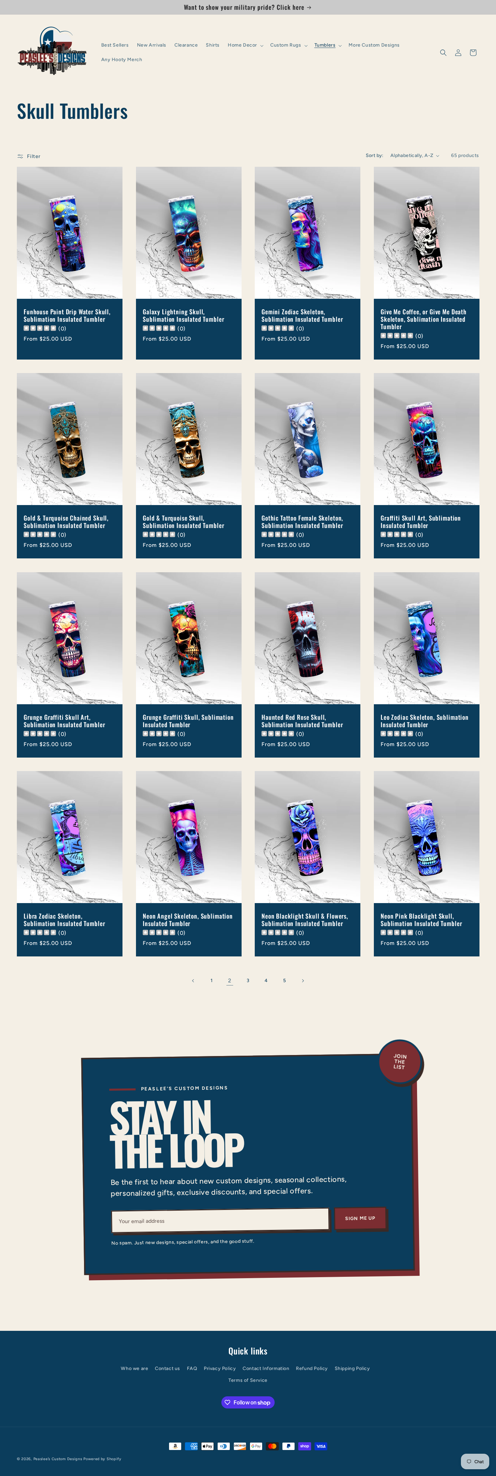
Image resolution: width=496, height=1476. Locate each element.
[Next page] (302, 980)
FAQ (192, 1368)
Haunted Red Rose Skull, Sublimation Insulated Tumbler (302, 720)
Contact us (167, 1368)
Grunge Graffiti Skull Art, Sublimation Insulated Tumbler (64, 720)
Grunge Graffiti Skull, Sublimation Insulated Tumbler (188, 720)
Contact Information (266, 1368)
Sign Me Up (360, 1218)
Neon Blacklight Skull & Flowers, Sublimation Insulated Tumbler (304, 919)
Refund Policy (312, 1368)
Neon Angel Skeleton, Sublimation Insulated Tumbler (188, 919)
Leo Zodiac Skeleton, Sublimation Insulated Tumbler (425, 720)
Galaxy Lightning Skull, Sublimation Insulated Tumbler (183, 315)
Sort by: (375, 155)
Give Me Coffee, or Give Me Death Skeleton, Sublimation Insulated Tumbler (424, 319)
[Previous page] (193, 980)
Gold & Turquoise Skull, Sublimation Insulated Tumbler (183, 521)
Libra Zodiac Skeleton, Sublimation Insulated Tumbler (64, 919)
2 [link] (229, 980)
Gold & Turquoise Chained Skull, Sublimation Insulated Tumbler (66, 521)
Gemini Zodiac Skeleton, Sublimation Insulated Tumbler (302, 315)
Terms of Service (248, 1380)
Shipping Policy (352, 1368)
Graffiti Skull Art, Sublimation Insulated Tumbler (421, 521)
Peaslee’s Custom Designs (57, 1459)
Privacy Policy (220, 1368)
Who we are (134, 1368)
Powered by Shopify (102, 1459)
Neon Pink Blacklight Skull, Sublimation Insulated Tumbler (421, 919)
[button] (245, 45)
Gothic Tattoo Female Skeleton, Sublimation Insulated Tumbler (302, 521)
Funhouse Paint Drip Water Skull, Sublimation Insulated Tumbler (67, 315)
